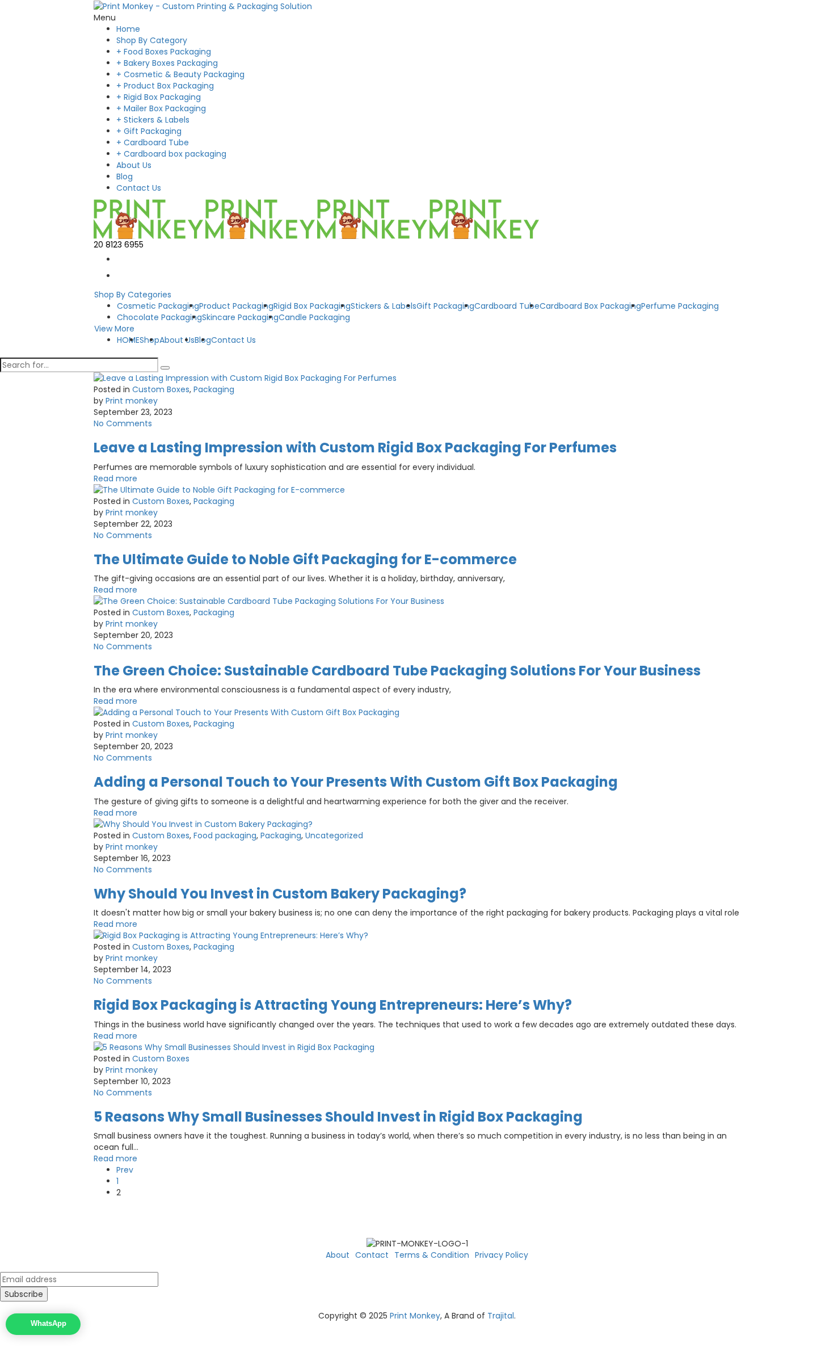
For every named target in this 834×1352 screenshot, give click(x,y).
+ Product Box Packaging (165, 85)
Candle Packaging (314, 317)
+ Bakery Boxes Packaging (167, 63)
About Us (133, 165)
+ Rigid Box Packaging (158, 97)
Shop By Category (151, 40)
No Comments (123, 423)
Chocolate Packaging (159, 317)
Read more (115, 478)
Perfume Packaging (680, 306)
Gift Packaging (445, 306)
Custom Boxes (160, 389)
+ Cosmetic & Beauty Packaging (180, 74)
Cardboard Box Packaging (590, 306)
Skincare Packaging (240, 317)
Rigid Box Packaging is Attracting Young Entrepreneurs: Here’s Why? (333, 1005)
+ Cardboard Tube (152, 142)
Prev (124, 1169)
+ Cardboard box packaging (171, 153)
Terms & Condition (431, 1255)
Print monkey (132, 400)
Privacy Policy (501, 1255)
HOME (128, 340)
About (337, 1255)
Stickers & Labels (383, 306)
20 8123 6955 (119, 244)
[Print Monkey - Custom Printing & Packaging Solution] (203, 5)
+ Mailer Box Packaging (161, 108)
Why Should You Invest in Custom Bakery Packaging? (280, 893)
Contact (372, 1255)
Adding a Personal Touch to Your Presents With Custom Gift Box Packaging (356, 781)
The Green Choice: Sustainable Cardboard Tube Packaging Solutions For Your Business (397, 670)
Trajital (500, 1315)
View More (114, 328)
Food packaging (224, 835)
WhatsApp (48, 1324)
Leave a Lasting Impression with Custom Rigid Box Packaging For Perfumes (355, 447)
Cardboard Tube (507, 306)
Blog (124, 176)
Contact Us (138, 188)
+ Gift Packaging (149, 131)
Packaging (213, 389)
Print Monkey (415, 1315)
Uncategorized (334, 835)
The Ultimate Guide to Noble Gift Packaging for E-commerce (305, 559)
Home (128, 29)
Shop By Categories (132, 294)
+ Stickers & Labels (152, 119)
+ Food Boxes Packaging (163, 51)
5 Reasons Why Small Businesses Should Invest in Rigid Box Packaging (338, 1116)
